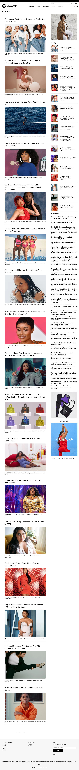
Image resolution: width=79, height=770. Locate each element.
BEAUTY (39, 6)
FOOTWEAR (46, 6)
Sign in (72, 3)
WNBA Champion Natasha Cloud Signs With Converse (67, 206)
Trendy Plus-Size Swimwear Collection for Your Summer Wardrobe (67, 99)
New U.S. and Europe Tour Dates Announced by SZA (66, 67)
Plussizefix (42, 767)
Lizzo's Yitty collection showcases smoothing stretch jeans (67, 149)
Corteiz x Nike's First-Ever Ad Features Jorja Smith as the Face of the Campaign (23, 354)
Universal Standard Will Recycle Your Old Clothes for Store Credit (22, 647)
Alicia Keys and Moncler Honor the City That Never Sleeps (66, 108)
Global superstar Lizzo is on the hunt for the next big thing (68, 158)
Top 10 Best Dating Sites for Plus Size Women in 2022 (67, 167)
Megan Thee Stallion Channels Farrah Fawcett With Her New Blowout (24, 605)
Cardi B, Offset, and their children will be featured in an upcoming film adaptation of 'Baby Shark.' (23, 187)
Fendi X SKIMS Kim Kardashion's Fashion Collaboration (65, 178)
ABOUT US (30, 745)
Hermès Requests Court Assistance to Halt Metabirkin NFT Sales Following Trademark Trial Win (25, 397)
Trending (53, 43)
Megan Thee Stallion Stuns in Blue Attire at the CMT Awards (67, 77)
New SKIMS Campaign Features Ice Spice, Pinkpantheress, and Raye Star (22, 61)
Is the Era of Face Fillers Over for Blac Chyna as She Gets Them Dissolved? (25, 312)
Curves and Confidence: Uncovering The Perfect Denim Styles (68, 49)
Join (76, 3)
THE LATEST (31, 6)
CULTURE (60, 6)
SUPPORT (30, 744)
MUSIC (53, 6)
